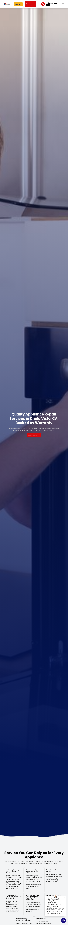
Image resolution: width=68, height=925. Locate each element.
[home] (7, 4)
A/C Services (29, 4)
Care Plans (18, 4)
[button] (63, 4)
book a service (34, 435)
